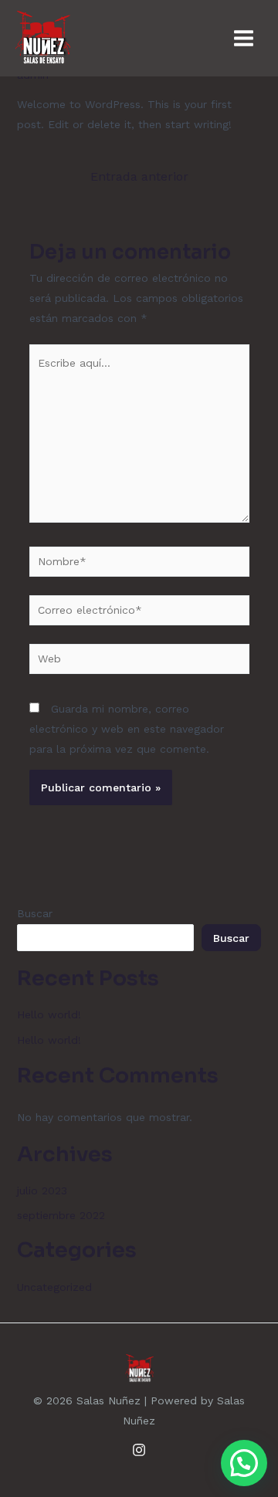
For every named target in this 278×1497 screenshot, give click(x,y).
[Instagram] (139, 1450)
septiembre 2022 (61, 1215)
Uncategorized (54, 1287)
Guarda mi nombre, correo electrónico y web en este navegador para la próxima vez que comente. (126, 729)
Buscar (35, 913)
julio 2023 (42, 1190)
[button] (244, 1463)
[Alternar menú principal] (243, 38)
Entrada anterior (139, 177)
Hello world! (49, 1014)
